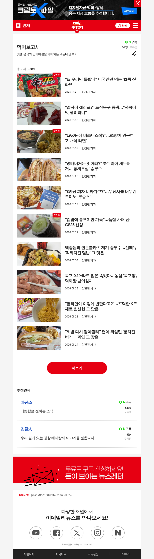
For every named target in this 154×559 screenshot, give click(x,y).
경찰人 (26, 429)
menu (135, 25)
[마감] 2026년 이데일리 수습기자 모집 (45, 495)
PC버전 (125, 553)
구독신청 (93, 554)
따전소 (26, 402)
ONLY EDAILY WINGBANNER (77, 25)
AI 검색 (122, 25)
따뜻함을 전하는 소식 (37, 411)
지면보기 (28, 554)
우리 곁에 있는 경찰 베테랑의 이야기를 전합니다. (58, 438)
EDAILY (18, 25)
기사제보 (61, 554)
